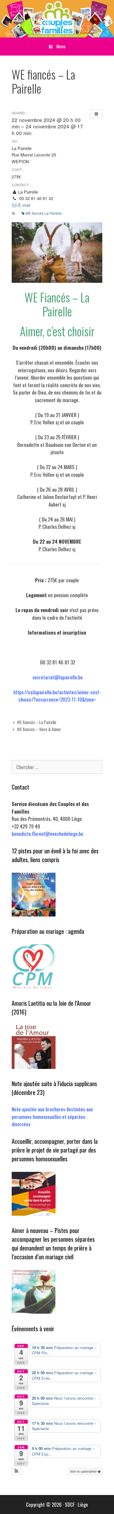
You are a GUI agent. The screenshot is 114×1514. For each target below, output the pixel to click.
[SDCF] (57, 18)
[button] (16, 1471)
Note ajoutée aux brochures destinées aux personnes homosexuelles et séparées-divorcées (52, 1116)
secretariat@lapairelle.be (57, 677)
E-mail (23, 205)
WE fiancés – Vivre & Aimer (39, 729)
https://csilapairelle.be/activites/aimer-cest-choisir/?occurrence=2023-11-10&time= (57, 695)
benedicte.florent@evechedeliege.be (47, 833)
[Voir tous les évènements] (96, 113)
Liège (83, 1504)
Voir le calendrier (84, 1471)
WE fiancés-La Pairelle (43, 213)
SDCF (70, 1504)
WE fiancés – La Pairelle (36, 722)
